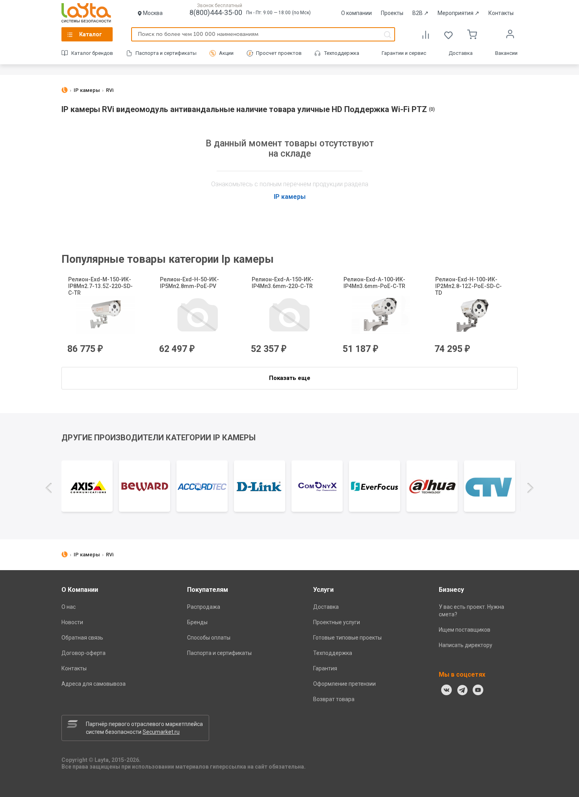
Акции (226, 53)
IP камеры (290, 196)
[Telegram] (462, 690)
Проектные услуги (336, 622)
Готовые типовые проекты (347, 637)
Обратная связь (82, 637)
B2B (420, 13)
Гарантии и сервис (404, 53)
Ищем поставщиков (464, 630)
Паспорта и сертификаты (166, 53)
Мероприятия (458, 13)
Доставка (461, 53)
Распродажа (203, 607)
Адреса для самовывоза (93, 684)
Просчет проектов (279, 53)
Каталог (90, 34)
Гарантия (325, 668)
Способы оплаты (208, 637)
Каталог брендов (92, 53)
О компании (356, 13)
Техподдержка (341, 53)
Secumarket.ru (161, 732)
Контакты (501, 13)
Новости (72, 622)
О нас (68, 607)
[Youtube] (478, 690)
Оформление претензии (344, 684)
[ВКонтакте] (447, 690)
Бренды (197, 622)
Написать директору (465, 645)
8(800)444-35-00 (215, 12)
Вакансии (506, 53)
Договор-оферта (83, 653)
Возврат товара (333, 699)
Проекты (392, 13)
